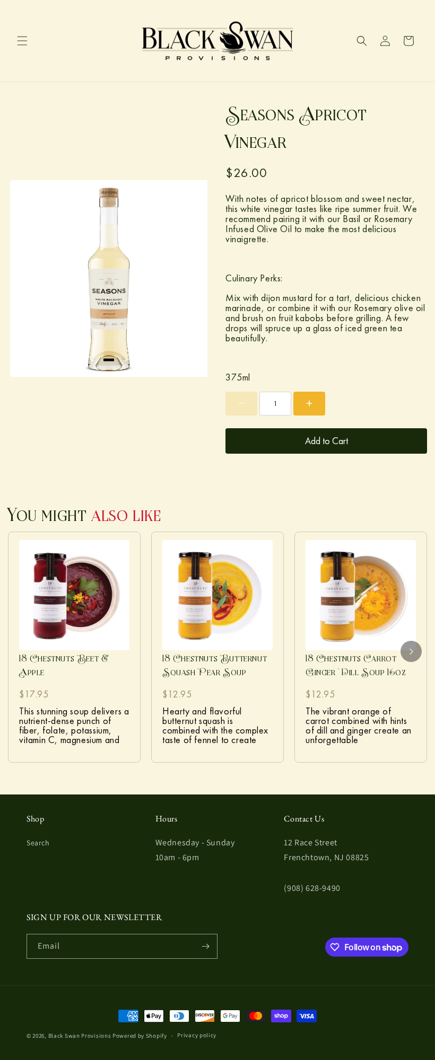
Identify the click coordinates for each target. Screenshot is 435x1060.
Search (38, 842)
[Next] (411, 651)
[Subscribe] (205, 946)
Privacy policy (196, 1035)
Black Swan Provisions (79, 1035)
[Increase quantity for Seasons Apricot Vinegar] (309, 404)
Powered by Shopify (139, 1035)
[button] (22, 40)
